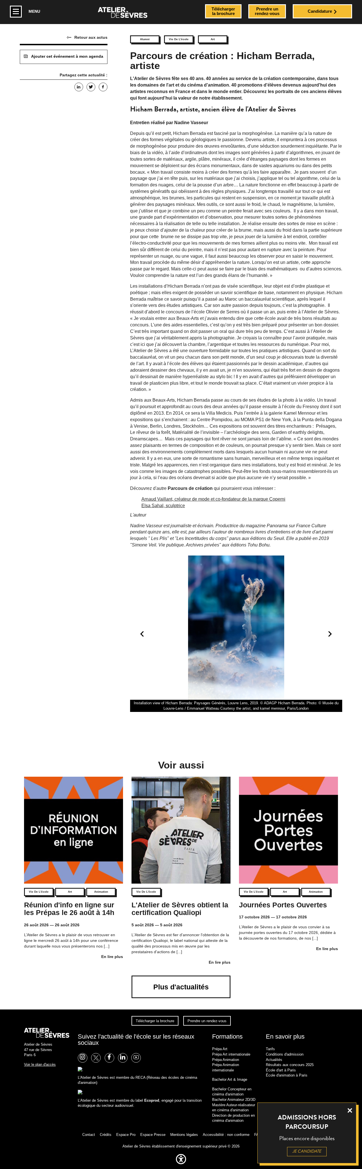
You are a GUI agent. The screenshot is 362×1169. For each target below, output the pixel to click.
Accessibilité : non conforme (226, 1135)
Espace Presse (152, 1135)
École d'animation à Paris (286, 1075)
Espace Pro (125, 1135)
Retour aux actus (90, 37)
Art (213, 39)
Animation (101, 891)
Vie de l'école (179, 39)
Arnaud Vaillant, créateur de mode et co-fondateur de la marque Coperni (213, 499)
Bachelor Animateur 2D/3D (233, 1099)
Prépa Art (219, 1049)
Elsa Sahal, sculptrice (163, 505)
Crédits (105, 1135)
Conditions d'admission (284, 1054)
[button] (181, 1165)
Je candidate (306, 1151)
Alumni (145, 39)
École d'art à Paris (281, 1070)
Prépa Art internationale (231, 1054)
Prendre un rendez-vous (207, 1021)
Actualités (274, 1060)
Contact (88, 1135)
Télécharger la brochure (155, 1021)
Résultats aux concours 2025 (290, 1065)
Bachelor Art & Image (229, 1079)
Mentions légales (184, 1135)
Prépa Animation (225, 1060)
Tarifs (270, 1049)
